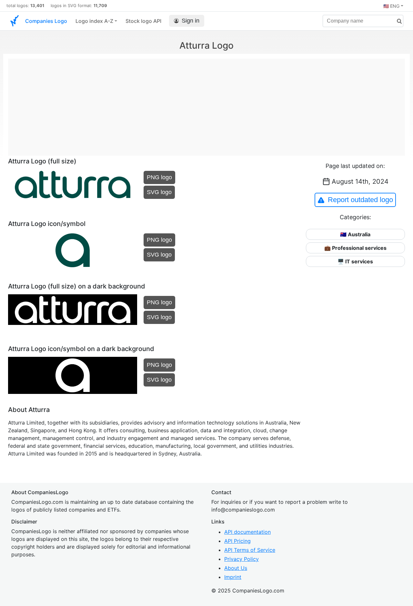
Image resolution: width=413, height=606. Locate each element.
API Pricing (237, 541)
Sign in (190, 20)
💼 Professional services (355, 248)
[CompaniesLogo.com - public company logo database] (14, 21)
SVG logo (159, 192)
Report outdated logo (360, 200)
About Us (235, 568)
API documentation (247, 532)
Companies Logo (46, 21)
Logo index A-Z (94, 21)
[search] (397, 21)
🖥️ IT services (355, 261)
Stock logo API (143, 21)
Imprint (232, 577)
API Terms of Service (249, 550)
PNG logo (159, 177)
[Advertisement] (206, 104)
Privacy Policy (241, 559)
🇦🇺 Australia (355, 234)
